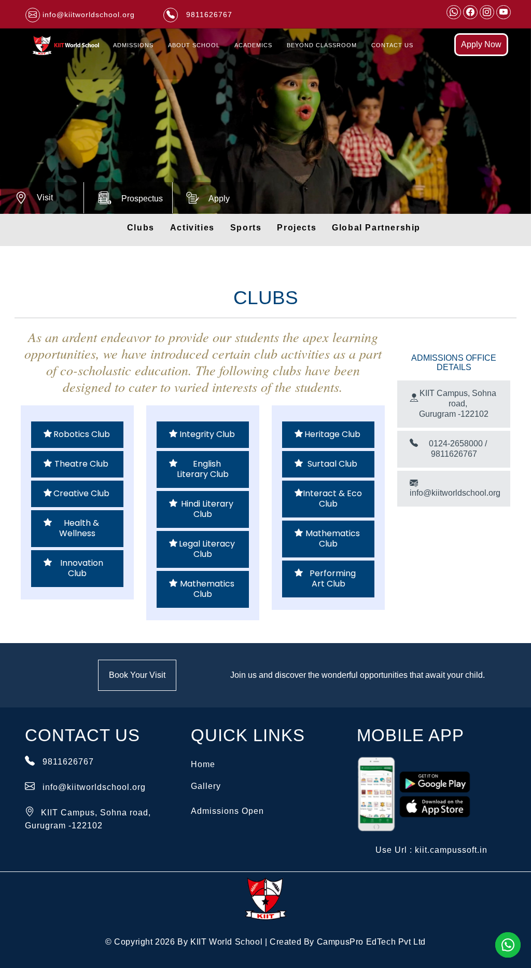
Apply (219, 198)
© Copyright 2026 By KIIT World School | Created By (265, 941)
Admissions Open (227, 811)
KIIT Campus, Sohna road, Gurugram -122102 (457, 403)
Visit (45, 197)
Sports (246, 227)
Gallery (206, 786)
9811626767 (68, 761)
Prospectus (142, 198)
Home (203, 764)
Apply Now (481, 44)
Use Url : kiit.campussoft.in (431, 850)
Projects (296, 227)
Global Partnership (376, 227)
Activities (192, 227)
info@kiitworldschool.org (455, 492)
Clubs (141, 227)
